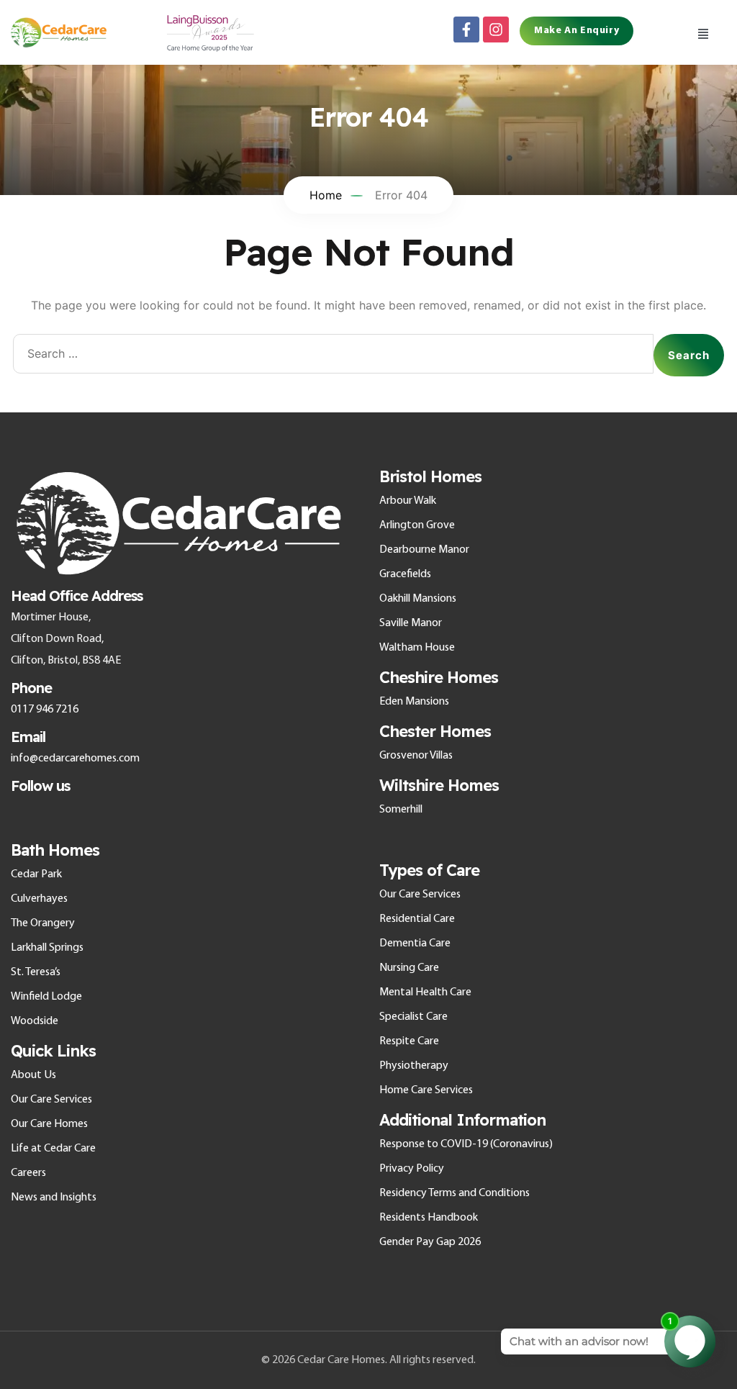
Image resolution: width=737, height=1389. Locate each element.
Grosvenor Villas (416, 755)
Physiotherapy (413, 1066)
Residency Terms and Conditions (454, 1193)
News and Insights (53, 1197)
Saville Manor (410, 623)
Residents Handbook (428, 1217)
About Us (33, 1075)
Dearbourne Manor (424, 550)
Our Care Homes (49, 1124)
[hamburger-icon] (703, 32)
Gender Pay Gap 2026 (430, 1242)
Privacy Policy (411, 1169)
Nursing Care (409, 968)
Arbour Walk (407, 501)
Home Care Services (426, 1090)
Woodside (34, 1021)
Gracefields (405, 574)
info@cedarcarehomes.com (75, 758)
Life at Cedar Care (53, 1148)
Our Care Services (51, 1099)
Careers (28, 1173)
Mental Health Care (425, 992)
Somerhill (400, 809)
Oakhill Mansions (417, 599)
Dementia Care (415, 943)
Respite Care (409, 1041)
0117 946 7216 (44, 709)
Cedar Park (36, 874)
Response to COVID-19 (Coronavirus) (466, 1144)
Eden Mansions (414, 701)
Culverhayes (39, 899)
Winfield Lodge (46, 997)
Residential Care (417, 919)
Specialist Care (413, 1017)
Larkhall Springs (47, 948)
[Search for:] (333, 355)
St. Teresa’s (35, 972)
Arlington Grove (417, 525)
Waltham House (417, 647)
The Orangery (43, 923)
